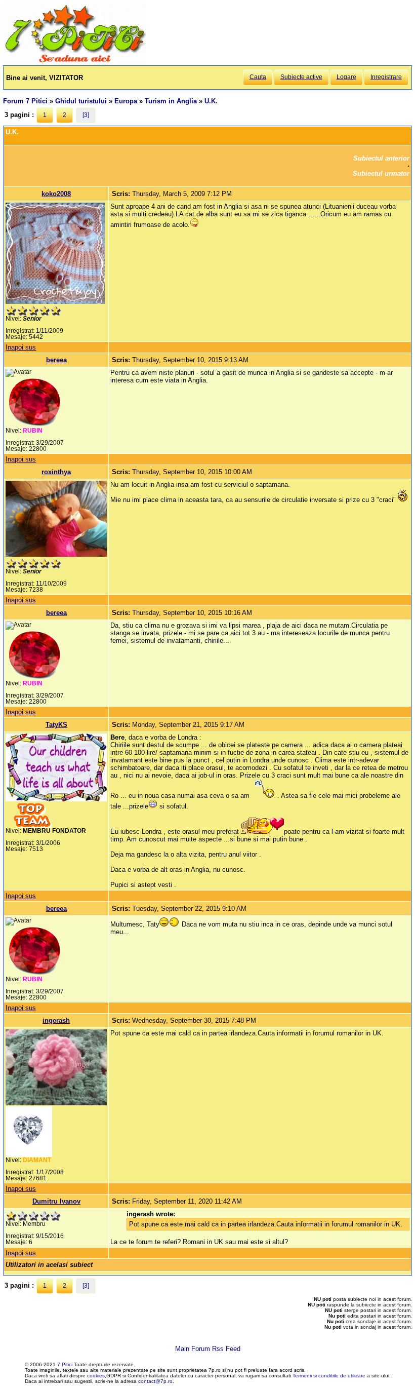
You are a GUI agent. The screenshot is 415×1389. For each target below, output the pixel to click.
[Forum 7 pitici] (74, 61)
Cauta (258, 77)
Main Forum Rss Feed (207, 1349)
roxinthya (56, 472)
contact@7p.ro (155, 1381)
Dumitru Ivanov (56, 1201)
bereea (56, 360)
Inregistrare (386, 77)
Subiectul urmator (381, 173)
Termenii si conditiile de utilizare (329, 1375)
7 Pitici (64, 1364)
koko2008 (56, 194)
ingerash (56, 1020)
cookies (96, 1375)
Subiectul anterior (381, 158)
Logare (346, 77)
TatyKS (56, 724)
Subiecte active (301, 77)
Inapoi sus (21, 347)
